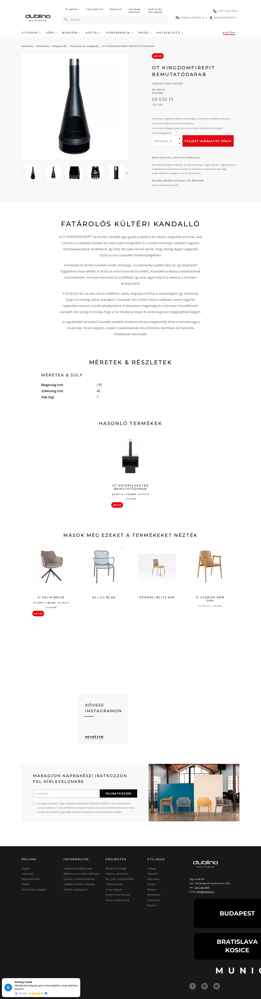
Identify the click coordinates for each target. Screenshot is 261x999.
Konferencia (118, 32)
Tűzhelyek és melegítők (84, 46)
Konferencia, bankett (117, 894)
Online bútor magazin (34, 889)
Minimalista (153, 894)
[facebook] (193, 986)
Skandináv (153, 900)
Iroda (144, 32)
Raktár (25, 884)
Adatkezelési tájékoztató (77, 868)
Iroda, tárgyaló (113, 889)
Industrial (152, 873)
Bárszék (70, 32)
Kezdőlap (27, 46)
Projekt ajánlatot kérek (208, 141)
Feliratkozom (118, 793)
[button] (80, 978)
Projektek (71, 9)
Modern (151, 889)
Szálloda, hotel (114, 884)
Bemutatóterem (31, 879)
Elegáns (151, 905)
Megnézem (94, 737)
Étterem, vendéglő (115, 868)
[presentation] (22, 173)
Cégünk (26, 868)
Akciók (229, 32)
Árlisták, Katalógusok (75, 889)
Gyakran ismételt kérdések (79, 879)
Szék (51, 32)
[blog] (216, 986)
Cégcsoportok (94, 9)
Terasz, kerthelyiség (117, 900)
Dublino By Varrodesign (155, 10)
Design (151, 884)
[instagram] (205, 986)
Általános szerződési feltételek (81, 873)
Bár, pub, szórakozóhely (119, 879)
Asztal (93, 32)
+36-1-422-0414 (201, 887)
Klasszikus (153, 879)
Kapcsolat (116, 9)
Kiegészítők (59, 46)
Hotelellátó (169, 32)
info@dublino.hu (205, 891)
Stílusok (30, 32)
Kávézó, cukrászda (116, 873)
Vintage (151, 868)
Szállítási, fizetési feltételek (79, 884)
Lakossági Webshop (134, 10)
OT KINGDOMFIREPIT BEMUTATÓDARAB (128, 46)
